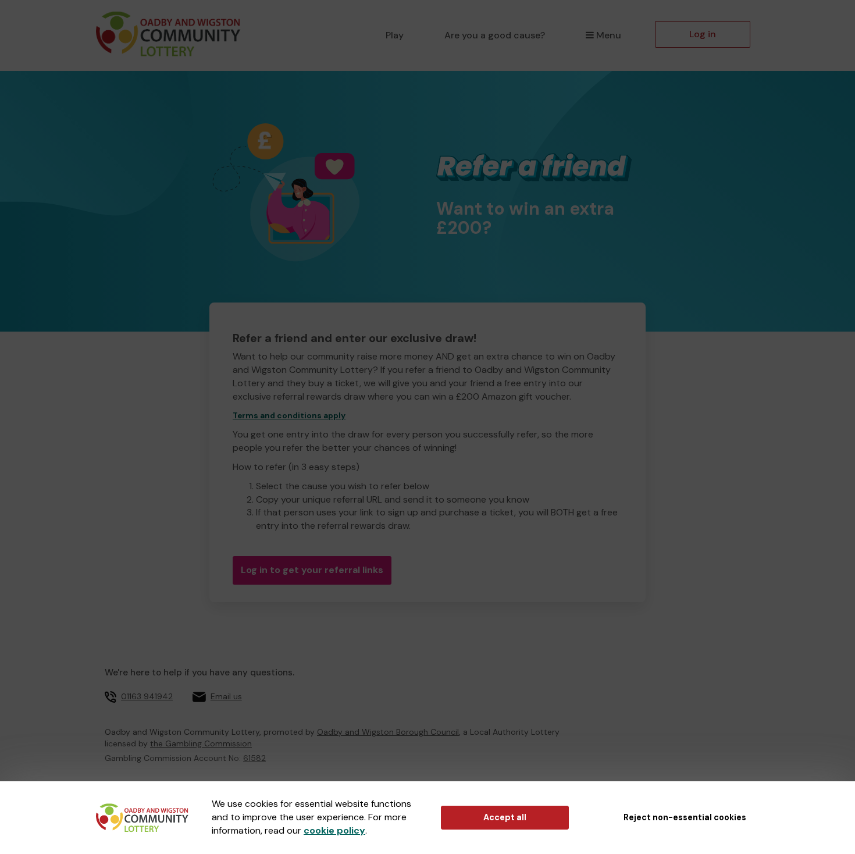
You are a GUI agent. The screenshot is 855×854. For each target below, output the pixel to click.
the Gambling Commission (201, 743)
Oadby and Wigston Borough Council (388, 732)
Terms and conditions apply (289, 416)
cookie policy (334, 830)
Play (395, 35)
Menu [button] (608, 35)
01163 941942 (147, 696)
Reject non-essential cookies (685, 817)
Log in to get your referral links (312, 570)
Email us (226, 696)
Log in (702, 34)
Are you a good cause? (494, 35)
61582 (254, 758)
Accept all (504, 817)
